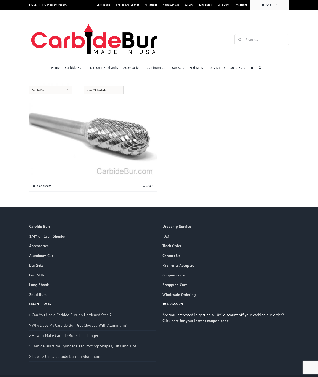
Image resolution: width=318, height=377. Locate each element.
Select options (43, 185)
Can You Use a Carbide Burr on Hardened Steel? (71, 314)
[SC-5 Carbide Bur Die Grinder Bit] (93, 130)
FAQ (165, 236)
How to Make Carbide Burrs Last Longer (65, 335)
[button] (260, 67)
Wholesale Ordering (179, 294)
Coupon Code (173, 275)
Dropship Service (176, 226)
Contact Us (171, 255)
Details (149, 185)
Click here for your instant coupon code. (196, 320)
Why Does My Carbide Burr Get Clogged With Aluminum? (79, 325)
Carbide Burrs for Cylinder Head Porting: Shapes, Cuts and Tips (84, 345)
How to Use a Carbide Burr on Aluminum (66, 356)
